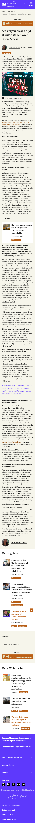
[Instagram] (3, 784)
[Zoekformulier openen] (24, 4)
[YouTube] (18, 784)
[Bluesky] (23, 784)
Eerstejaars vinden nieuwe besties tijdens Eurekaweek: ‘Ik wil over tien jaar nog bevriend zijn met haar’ (21, 589)
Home (3, 11)
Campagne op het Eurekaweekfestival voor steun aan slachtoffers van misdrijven (19, 565)
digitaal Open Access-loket (11, 442)
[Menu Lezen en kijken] (31, 764)
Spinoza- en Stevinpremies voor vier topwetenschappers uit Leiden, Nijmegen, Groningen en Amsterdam (21, 682)
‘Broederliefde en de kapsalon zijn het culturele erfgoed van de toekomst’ (21, 721)
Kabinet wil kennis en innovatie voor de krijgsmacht (20, 701)
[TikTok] (13, 784)
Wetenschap (6, 53)
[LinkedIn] (8, 784)
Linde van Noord (14, 47)
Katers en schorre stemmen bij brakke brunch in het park (18, 615)
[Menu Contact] (31, 772)
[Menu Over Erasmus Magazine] (31, 757)
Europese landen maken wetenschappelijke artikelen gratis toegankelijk (21, 229)
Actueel (10, 11)
